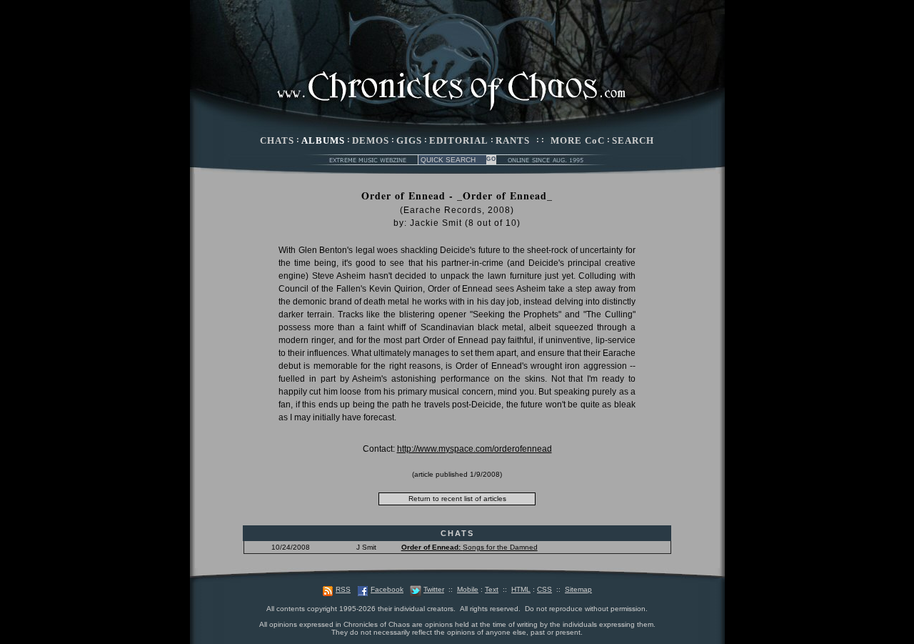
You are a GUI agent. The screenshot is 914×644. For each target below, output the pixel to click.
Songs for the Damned (469, 547)
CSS (544, 589)
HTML (521, 589)
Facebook (387, 589)
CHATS (277, 140)
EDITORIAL (458, 140)
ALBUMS (323, 140)
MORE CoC (578, 140)
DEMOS (370, 140)
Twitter (433, 589)
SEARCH (633, 140)
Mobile (467, 589)
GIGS (409, 140)
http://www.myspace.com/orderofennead (474, 449)
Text (491, 589)
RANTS (513, 140)
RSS (343, 589)
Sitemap (578, 589)
